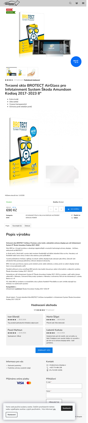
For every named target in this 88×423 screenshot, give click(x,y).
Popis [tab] (7, 226)
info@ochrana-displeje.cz (57, 365)
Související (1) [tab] (17, 226)
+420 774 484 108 (55, 368)
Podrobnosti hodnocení (32, 80)
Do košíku (75, 209)
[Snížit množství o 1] (50, 209)
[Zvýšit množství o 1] (61, 209)
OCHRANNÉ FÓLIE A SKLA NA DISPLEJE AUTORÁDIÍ (42, 215)
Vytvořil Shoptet (76, 417)
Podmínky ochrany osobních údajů (19, 368)
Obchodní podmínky (14, 365)
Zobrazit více (44, 350)
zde (54, 409)
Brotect (61, 202)
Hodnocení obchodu (44, 305)
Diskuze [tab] (27, 226)
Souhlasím (67, 408)
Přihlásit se (54, 402)
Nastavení (12, 414)
